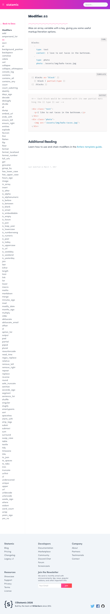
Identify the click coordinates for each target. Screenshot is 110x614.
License (8, 590)
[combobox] (95, 4)
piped (5, 344)
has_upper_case (10, 174)
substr (5, 425)
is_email (6, 209)
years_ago (7, 515)
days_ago (7, 94)
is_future (6, 219)
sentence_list (8, 396)
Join (66, 585)
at (3, 46)
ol (3, 328)
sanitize (6, 386)
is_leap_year (8, 225)
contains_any (8, 81)
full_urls (6, 158)
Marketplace (44, 551)
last (4, 264)
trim (4, 466)
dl (3, 107)
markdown (7, 293)
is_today (6, 242)
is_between (7, 203)
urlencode (7, 495)
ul (3, 476)
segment (6, 393)
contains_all (8, 78)
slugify (5, 405)
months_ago (8, 309)
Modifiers (7, 30)
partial (5, 341)
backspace (7, 52)
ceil (4, 62)
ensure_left (7, 119)
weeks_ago (7, 499)
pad (4, 338)
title (4, 454)
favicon (5, 132)
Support (8, 580)
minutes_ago (8, 299)
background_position (12, 49)
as (3, 39)
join (4, 261)
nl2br (4, 315)
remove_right (8, 367)
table (4, 441)
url (3, 489)
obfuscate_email (10, 322)
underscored (8, 479)
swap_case (7, 438)
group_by (7, 168)
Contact (76, 558)
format (5, 148)
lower (5, 283)
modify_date (8, 306)
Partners (76, 551)
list (3, 280)
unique (5, 482)
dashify (5, 91)
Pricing (7, 551)
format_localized (10, 152)
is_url (4, 248)
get (3, 161)
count (5, 84)
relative (6, 360)
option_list (7, 331)
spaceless (7, 415)
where (5, 502)
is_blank (6, 206)
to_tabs (6, 463)
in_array (6, 184)
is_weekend (8, 254)
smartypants (8, 409)
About (75, 547)
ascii (4, 42)
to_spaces (7, 460)
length (5, 270)
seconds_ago (8, 389)
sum (4, 431)
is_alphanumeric (10, 197)
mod (4, 303)
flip (3, 142)
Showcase (9, 576)
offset (5, 325)
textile (5, 444)
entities (5, 126)
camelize (6, 55)
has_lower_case (10, 171)
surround (6, 434)
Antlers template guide (89, 146)
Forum (41, 562)
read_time (7, 354)
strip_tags (7, 421)
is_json (5, 222)
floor (4, 145)
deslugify (6, 100)
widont (5, 505)
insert (5, 187)
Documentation (45, 547)
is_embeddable (10, 213)
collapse (6, 65)
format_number (10, 155)
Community (43, 555)
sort (4, 412)
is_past (5, 238)
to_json (5, 457)
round (5, 380)
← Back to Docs (7, 23)
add (4, 33)
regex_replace (9, 357)
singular (6, 402)
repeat (5, 370)
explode (6, 129)
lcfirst (4, 267)
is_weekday (8, 251)
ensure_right (8, 123)
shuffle (5, 399)
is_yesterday (8, 258)
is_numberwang (10, 232)
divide (5, 103)
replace (6, 373)
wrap (4, 511)
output (5, 335)
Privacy (8, 583)
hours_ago (7, 177)
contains (6, 74)
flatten (5, 139)
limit (4, 274)
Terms (7, 587)
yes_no (5, 518)
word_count (8, 508)
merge (5, 296)
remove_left (8, 364)
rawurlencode (9, 351)
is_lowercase (8, 229)
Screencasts (44, 565)
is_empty (6, 216)
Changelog (9, 555)
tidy (4, 447)
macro (5, 287)
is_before (6, 200)
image (5, 181)
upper (5, 486)
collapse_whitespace (12, 68)
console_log (8, 71)
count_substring (10, 87)
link (3, 277)
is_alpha (6, 193)
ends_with (7, 116)
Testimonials (78, 555)
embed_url (7, 113)
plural (5, 348)
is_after (6, 190)
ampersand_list (9, 36)
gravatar (6, 164)
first (4, 136)
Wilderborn (37, 606)
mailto (5, 290)
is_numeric (7, 235)
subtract (6, 428)
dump (5, 110)
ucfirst (5, 473)
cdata (5, 58)
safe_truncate (9, 383)
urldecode (7, 492)
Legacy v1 (9, 558)
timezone (6, 450)
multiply (6, 312)
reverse (5, 376)
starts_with (7, 418)
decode (6, 97)
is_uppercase (8, 245)
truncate (6, 470)
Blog (6, 547)
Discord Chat (44, 558)
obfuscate (7, 319)
